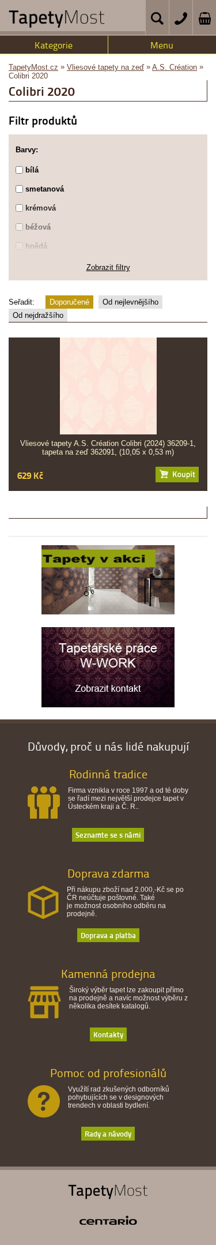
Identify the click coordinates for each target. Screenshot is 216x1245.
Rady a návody (108, 1133)
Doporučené (69, 302)
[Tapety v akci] (108, 611)
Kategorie (54, 45)
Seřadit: (22, 302)
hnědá (36, 246)
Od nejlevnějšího (130, 302)
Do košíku (177, 474)
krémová (40, 208)
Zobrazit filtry (108, 267)
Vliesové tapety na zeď (105, 67)
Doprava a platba (108, 934)
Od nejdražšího (38, 315)
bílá (32, 170)
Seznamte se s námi (108, 834)
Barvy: (27, 149)
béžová (38, 227)
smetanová (44, 189)
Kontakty (108, 1034)
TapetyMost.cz (33, 67)
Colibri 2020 (28, 76)
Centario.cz (108, 1220)
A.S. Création (174, 67)
